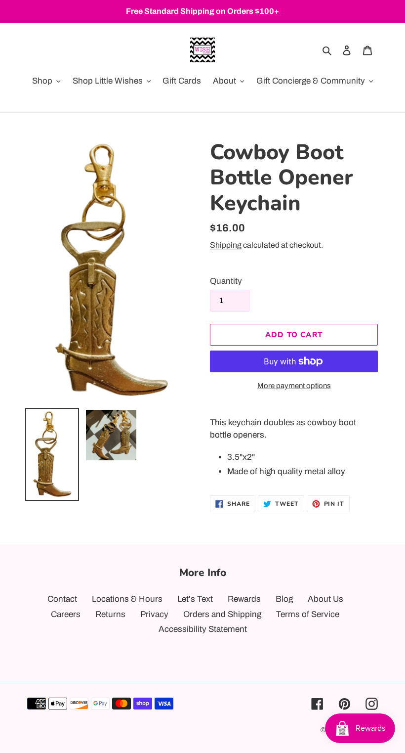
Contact (62, 599)
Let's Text (195, 599)
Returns (110, 614)
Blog (284, 599)
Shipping (226, 245)
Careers (66, 614)
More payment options (294, 386)
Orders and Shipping (222, 614)
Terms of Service (307, 614)
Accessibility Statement (203, 629)
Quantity (226, 281)
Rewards (244, 599)
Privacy (154, 614)
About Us (325, 599)
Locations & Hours (127, 599)
